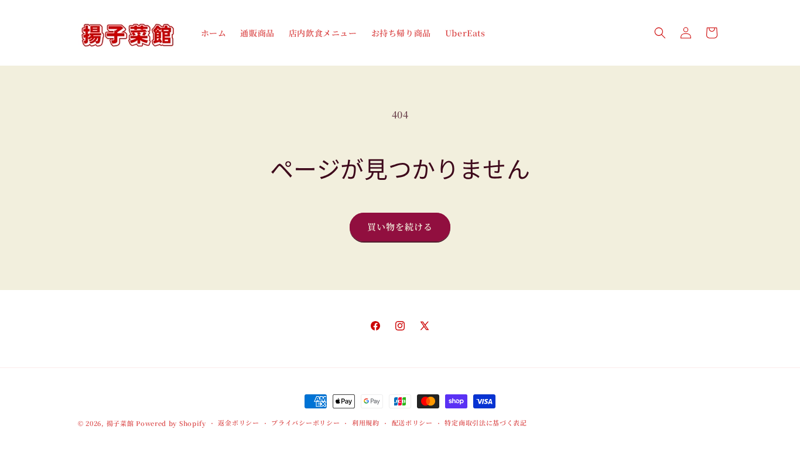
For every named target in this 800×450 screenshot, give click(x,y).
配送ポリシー (412, 422)
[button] (660, 33)
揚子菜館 (120, 423)
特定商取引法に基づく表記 (486, 422)
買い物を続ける (400, 226)
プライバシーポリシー (305, 422)
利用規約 (366, 422)
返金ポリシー (238, 422)
